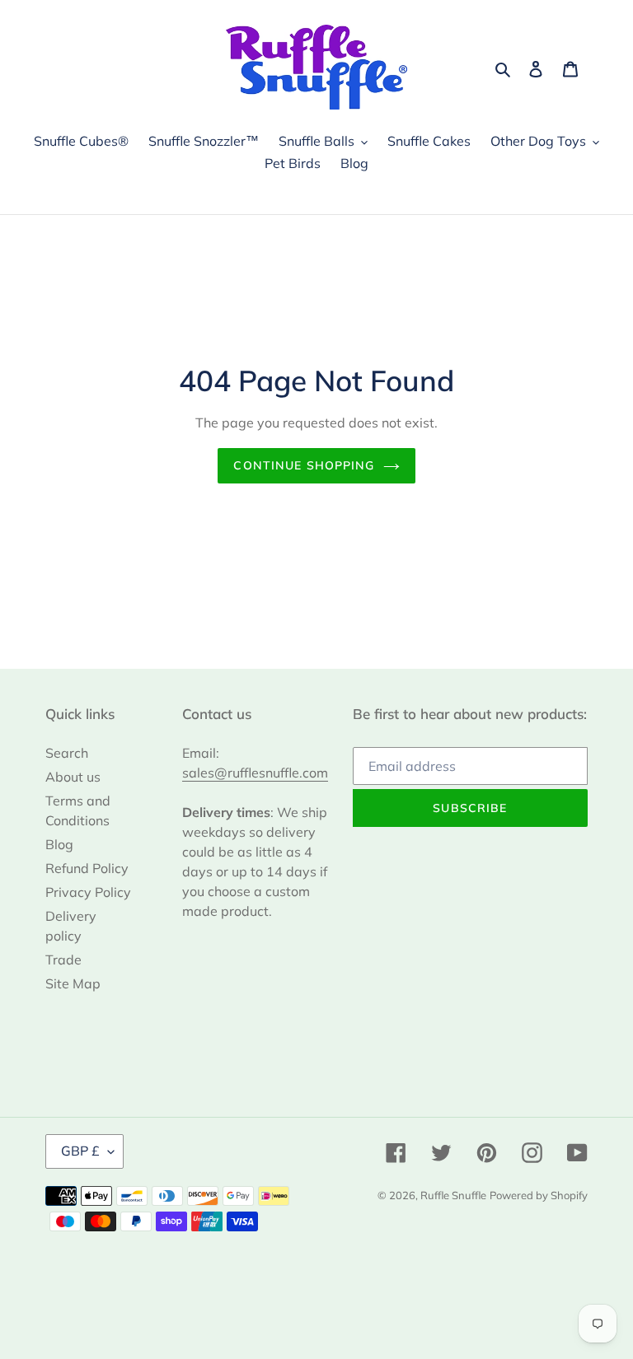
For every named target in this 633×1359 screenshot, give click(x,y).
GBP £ (80, 1150)
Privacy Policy (88, 892)
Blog (59, 844)
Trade (63, 959)
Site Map (73, 983)
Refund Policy (87, 868)
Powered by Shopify (539, 1195)
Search (66, 753)
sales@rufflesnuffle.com (255, 772)
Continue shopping (303, 465)
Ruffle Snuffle (453, 1195)
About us (73, 776)
